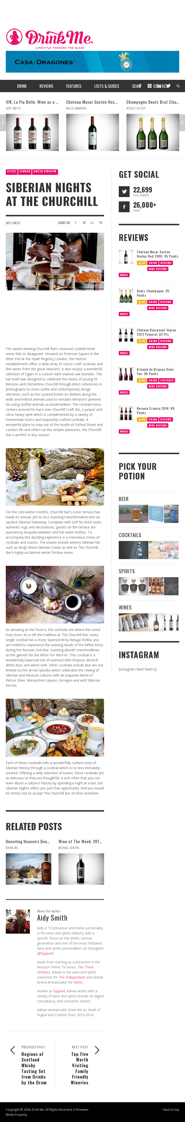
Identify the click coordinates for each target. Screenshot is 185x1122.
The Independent (72, 977)
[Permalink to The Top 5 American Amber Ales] (133, 514)
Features (167, 380)
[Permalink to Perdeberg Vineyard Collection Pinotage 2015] (152, 132)
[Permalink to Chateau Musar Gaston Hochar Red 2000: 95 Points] (32, 132)
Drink (153, 262)
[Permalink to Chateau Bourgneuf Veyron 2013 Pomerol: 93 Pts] (126, 334)
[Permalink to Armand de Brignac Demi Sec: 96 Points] (126, 374)
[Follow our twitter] (124, 191)
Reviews (166, 262)
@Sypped (45, 953)
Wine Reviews (158, 268)
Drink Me (12, 848)
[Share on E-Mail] (101, 222)
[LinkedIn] (158, 86)
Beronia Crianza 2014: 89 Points (155, 410)
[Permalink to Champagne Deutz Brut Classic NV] (92, 132)
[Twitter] (167, 86)
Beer (124, 498)
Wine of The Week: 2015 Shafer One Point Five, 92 (104, 841)
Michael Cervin (69, 848)
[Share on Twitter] (84, 222)
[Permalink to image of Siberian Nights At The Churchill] (55, 261)
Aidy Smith (13, 222)
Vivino (78, 982)
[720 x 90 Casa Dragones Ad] (92, 61)
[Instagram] (149, 86)
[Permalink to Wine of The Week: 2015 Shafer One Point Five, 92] (81, 869)
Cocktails (130, 535)
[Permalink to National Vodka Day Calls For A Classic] (156, 550)
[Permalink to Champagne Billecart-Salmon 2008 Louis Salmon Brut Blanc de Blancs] (156, 622)
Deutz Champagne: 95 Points (153, 293)
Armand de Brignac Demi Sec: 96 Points (155, 371)
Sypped (59, 991)
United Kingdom (44, 171)
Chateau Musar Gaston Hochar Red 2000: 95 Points (52, 102)
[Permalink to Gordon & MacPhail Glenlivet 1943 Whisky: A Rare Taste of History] (133, 586)
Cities (11, 171)
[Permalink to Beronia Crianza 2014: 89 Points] (126, 413)
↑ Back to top (170, 1109)
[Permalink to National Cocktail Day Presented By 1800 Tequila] (133, 550)
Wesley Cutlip (75, 108)
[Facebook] (140, 86)
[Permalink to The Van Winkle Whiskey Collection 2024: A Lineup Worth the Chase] (156, 586)
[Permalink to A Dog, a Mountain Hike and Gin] (171, 586)
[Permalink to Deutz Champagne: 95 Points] (126, 295)
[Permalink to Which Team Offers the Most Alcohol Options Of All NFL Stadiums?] (171, 514)
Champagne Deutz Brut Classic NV (97, 102)
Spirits (127, 571)
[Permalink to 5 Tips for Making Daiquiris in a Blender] (171, 550)
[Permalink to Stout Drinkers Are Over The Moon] (156, 514)
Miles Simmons (16, 108)
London (25, 171)
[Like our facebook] (124, 206)
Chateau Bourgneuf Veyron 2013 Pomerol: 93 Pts (156, 332)
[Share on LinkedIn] (92, 222)
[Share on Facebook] (75, 222)
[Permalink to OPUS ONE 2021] (133, 622)
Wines (124, 274)
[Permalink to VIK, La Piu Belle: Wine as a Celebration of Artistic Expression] (171, 622)
